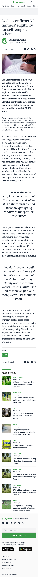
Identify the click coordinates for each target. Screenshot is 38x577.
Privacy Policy (6, 562)
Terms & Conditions (9, 559)
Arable (23, 6)
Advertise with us (8, 566)
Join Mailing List (19, 535)
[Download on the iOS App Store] (9, 549)
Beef (18, 6)
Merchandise (6, 569)
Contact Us (5, 556)
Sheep (29, 6)
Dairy (13, 6)
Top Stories (5, 6)
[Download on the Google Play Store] (27, 549)
